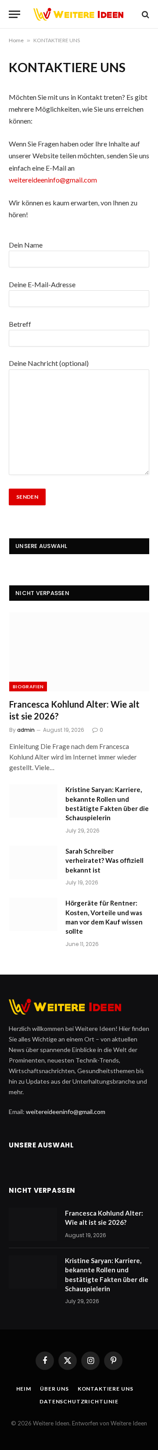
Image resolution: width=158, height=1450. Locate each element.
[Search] (144, 14)
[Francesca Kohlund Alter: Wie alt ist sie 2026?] (79, 651)
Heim (23, 1388)
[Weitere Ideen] (83, 14)
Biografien (28, 686)
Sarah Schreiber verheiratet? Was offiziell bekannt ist (104, 860)
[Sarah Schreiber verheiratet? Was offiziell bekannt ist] (33, 862)
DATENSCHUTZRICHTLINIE (79, 1401)
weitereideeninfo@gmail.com (53, 179)
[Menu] (14, 14)
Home (16, 40)
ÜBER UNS (54, 1388)
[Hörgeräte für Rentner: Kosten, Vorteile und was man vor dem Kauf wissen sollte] (33, 914)
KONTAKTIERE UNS (105, 1388)
